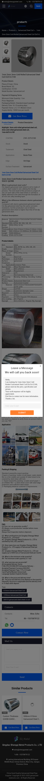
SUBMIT (22, 412)
